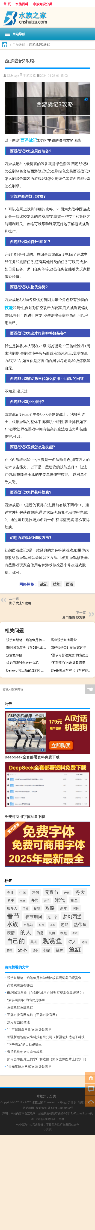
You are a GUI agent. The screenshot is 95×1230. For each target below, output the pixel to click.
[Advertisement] (47, 1182)
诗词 (84, 942)
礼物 (52, 933)
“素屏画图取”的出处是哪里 (26, 999)
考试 (74, 933)
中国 (22, 892)
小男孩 (47, 1129)
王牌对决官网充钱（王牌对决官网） (33, 1014)
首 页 (7, 3)
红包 (63, 932)
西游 (25, 140)
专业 (10, 892)
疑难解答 (41, 1108)
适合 (35, 950)
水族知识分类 (42, 3)
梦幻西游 (72, 916)
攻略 (50, 907)
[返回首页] (90, 1077)
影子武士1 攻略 (20, 603)
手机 (25, 908)
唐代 (34, 900)
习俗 (35, 892)
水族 (12, 924)
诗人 (72, 941)
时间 (76, 908)
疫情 (11, 932)
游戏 (64, 924)
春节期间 (33, 916)
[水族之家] (47, 17)
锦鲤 (59, 949)
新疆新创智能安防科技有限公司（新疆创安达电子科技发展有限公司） (48, 1036)
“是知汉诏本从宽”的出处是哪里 (29, 1066)
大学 (46, 900)
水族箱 (28, 924)
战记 (33, 140)
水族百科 (21, 3)
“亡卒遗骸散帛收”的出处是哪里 (29, 1029)
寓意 (74, 900)
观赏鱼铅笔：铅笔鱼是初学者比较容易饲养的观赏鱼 (27, 639)
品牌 (22, 900)
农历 (67, 893)
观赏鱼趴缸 (14, 655)
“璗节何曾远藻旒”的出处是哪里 (72, 655)
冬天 (80, 891)
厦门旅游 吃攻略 (74, 617)
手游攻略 (18, 44)
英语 (33, 941)
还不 (22, 949)
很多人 (12, 908)
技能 (9, 307)
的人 (25, 932)
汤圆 (52, 925)
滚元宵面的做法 (18, 1022)
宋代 (60, 899)
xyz (16, 75)
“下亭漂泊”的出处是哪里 (68, 662)
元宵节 (52, 892)
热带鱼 (80, 924)
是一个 (52, 916)
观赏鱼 (52, 940)
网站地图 (28, 1108)
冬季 (10, 900)
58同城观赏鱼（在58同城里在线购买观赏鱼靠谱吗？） (27, 647)
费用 (9, 950)
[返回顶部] (90, 1100)
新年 (63, 908)
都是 (46, 950)
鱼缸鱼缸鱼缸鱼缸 (20, 1007)
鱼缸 (75, 948)
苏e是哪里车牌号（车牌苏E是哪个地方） (72, 670)
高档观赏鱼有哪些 (64, 639)
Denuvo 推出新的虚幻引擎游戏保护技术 (27, 670)
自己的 (16, 940)
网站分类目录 (67, 1102)
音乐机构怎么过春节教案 (25, 1051)
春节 (13, 915)
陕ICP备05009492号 (61, 1108)
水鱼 (41, 925)
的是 (39, 932)
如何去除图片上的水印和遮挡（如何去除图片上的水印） (47, 1059)
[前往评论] (90, 1089)
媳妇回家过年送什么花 (22, 662)
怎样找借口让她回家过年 (68, 647)
